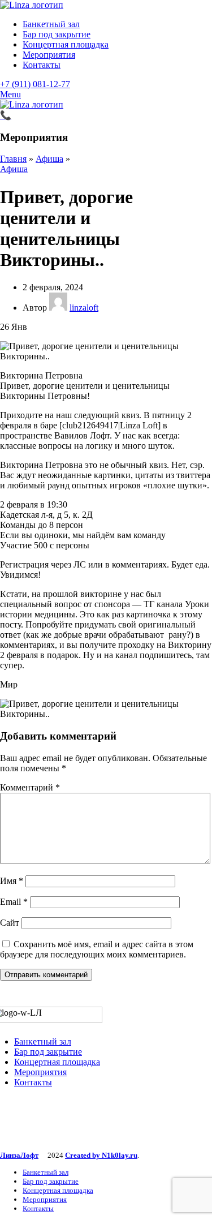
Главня (13, 159)
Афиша (49, 159)
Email (14, 902)
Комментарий (30, 787)
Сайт (9, 922)
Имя (11, 881)
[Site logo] (31, 5)
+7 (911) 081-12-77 (35, 84)
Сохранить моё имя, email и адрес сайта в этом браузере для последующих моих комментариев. (96, 949)
